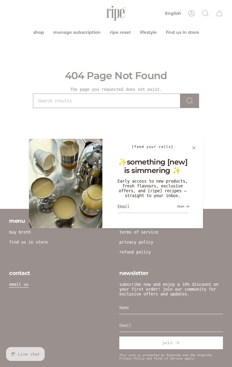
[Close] (194, 148)
